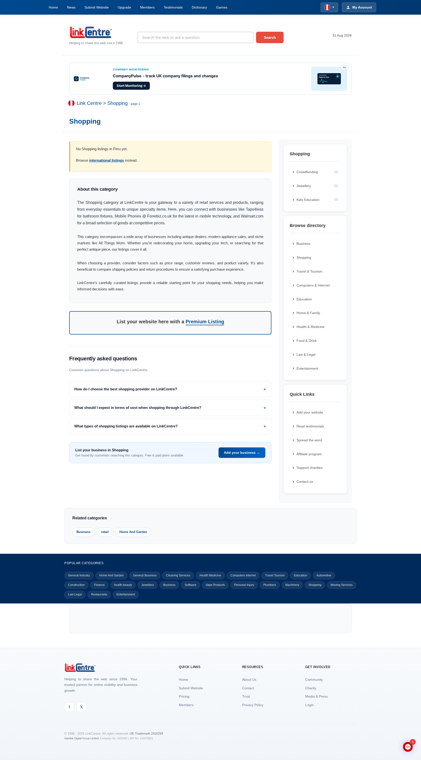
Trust (246, 696)
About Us (249, 679)
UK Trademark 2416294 (146, 733)
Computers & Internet (313, 285)
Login (309, 705)
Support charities (310, 468)
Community (314, 679)
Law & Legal (306, 354)
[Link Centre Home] (99, 32)
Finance (99, 585)
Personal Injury (244, 585)
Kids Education (317, 200)
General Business (145, 575)
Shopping (117, 103)
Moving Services (342, 585)
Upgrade (124, 7)
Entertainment (307, 368)
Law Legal (75, 594)
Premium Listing (205, 321)
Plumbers (269, 585)
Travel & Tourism (309, 271)
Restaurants (99, 594)
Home (53, 7)
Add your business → (242, 452)
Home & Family (308, 313)
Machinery (292, 585)
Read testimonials (310, 426)
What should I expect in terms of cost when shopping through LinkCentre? (137, 407)
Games (221, 7)
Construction (76, 585)
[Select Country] (72, 103)
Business (303, 244)
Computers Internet (243, 575)
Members (147, 7)
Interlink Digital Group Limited (81, 738)
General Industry (79, 575)
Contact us (305, 482)
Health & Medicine (311, 327)
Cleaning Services (178, 575)
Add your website (310, 412)
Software (190, 585)
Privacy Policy (252, 705)
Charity (310, 688)
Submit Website (97, 7)
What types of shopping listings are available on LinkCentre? (126, 426)
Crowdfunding (317, 172)
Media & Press (316, 696)
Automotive (323, 575)
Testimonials (173, 7)
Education (304, 299)
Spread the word (309, 440)
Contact (248, 688)
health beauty (123, 585)
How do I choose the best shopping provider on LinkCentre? (125, 389)
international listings (106, 160)
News (71, 7)
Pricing (184, 696)
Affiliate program (309, 454)
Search (270, 37)
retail (105, 532)
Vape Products (215, 585)
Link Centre (89, 103)
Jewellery (317, 186)
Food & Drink (307, 341)
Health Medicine (210, 575)
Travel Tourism (275, 575)
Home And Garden (133, 532)
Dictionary (199, 7)
